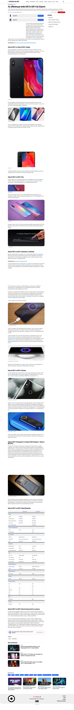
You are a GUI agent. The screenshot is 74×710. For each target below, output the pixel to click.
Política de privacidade (61, 700)
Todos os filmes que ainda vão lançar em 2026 (59, 688)
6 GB (19, 546)
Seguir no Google (54, 12)
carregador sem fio (12, 338)
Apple (32, 34)
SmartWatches (32, 1)
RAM (24, 263)
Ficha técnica (40, 15)
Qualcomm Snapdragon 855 (36, 539)
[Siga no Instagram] (35, 696)
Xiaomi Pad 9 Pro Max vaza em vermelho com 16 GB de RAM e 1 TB (31, 662)
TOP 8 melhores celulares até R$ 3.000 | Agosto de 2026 (29, 688)
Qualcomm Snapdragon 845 (23, 539)
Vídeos (53, 1)
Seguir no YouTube (62, 12)
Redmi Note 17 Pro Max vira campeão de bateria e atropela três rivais (31, 654)
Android (23, 364)
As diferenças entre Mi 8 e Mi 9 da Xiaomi (26, 6)
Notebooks (41, 1)
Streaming (49, 1)
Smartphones (14, 638)
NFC (35, 454)
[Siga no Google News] (38, 696)
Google (23, 172)
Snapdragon (40, 254)
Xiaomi (14, 4)
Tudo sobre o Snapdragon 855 (21, 261)
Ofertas (57, 1)
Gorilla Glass (35, 181)
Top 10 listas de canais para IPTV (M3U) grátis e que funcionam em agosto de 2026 (14, 688)
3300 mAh (33, 578)
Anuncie (64, 695)
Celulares (27, 1)
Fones (37, 1)
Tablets (45, 1)
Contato (64, 699)
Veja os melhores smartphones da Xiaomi (17, 300)
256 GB (20, 548)
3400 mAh (20, 578)
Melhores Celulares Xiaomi (54, 22)
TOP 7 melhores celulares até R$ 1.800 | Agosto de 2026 (44, 688)
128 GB (33, 548)
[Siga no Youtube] (37, 696)
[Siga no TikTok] (40, 696)
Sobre (64, 697)
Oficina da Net (10, 4)
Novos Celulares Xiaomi (54, 19)
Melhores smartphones (27, 686)
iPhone (27, 34)
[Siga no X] (33, 696)
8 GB (35, 546)
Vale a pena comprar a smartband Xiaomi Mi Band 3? (25, 42)
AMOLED (23, 179)
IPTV (9, 686)
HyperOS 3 (51, 26)
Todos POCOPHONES (53, 24)
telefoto (16, 375)
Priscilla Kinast (12, 12)
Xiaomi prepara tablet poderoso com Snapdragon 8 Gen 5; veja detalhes (30, 647)
